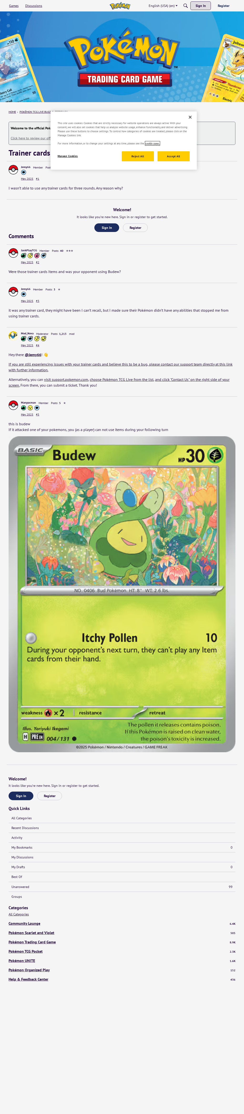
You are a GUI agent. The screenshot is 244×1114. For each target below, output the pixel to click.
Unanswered (122, 887)
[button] (13, 169)
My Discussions (22, 857)
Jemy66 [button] (25, 167)
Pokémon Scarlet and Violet (122, 932)
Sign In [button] (107, 228)
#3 (37, 301)
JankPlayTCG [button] (29, 250)
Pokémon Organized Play (122, 969)
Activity (16, 838)
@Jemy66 (33, 354)
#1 (37, 178)
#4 (37, 345)
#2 (37, 262)
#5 (37, 414)
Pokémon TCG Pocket (122, 951)
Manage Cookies (68, 156)
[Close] (190, 117)
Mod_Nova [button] (27, 333)
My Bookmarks (122, 847)
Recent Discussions (25, 828)
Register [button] (135, 228)
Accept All (173, 156)
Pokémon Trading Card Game (122, 942)
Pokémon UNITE (122, 960)
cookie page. (152, 143)
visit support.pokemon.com (66, 379)
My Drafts (122, 867)
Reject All (138, 156)
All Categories (21, 818)
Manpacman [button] (28, 402)
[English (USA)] (120, 6)
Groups (16, 896)
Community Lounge (122, 923)
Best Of (16, 877)
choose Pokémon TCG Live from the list (121, 379)
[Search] (185, 5)
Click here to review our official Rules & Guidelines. (48, 138)
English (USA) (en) (162, 6)
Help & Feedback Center (122, 979)
